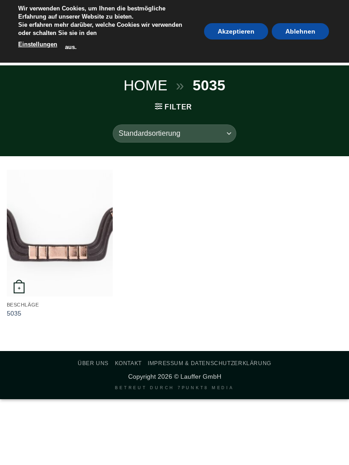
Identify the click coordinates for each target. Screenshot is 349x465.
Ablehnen (300, 31)
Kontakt (128, 363)
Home (145, 85)
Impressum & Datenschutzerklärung (209, 363)
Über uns (93, 363)
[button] (173, 106)
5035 (14, 313)
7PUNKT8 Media (206, 388)
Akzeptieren (236, 31)
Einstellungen (37, 44)
